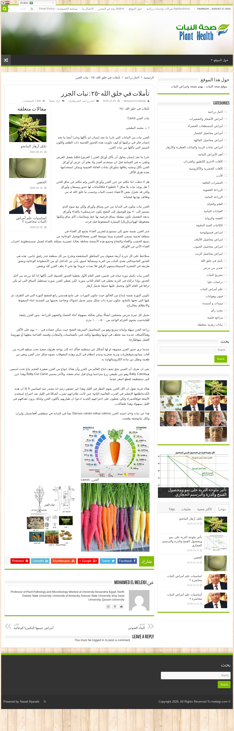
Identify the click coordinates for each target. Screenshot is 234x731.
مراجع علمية (215, 317)
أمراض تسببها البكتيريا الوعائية (33, 626)
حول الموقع (135, 8)
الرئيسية (149, 77)
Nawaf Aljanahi (29, 701)
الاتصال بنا (87, 8)
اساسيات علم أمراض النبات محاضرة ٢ (31, 219)
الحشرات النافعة (212, 182)
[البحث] (4, 8)
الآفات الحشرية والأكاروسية (206, 168)
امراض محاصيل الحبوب (208, 246)
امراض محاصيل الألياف (208, 239)
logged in (98, 640)
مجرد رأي (217, 310)
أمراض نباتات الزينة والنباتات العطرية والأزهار (194, 147)
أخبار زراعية (132, 77)
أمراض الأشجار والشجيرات (206, 119)
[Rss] (32, 9)
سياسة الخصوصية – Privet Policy (58, 8)
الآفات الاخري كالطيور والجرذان (203, 161)
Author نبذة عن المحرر (111, 8)
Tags (172, 509)
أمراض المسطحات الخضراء (205, 126)
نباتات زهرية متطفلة (210, 324)
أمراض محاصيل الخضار (208, 133)
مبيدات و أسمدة (212, 303)
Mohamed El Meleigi (135, 101)
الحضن (41, 182)
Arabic (24, 3)
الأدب (219, 175)
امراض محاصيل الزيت (209, 253)
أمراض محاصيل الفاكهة (208, 140)
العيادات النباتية (213, 211)
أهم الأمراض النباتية (210, 154)
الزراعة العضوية (213, 190)
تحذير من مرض (213, 268)
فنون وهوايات (214, 296)
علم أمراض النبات (211, 289)
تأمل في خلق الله (212, 260)
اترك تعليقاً (54, 101)
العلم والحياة (75, 101)
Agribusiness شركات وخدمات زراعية (168, 8)
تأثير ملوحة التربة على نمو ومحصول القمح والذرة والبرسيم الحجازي (182, 541)
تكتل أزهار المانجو (33, 146)
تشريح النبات (215, 275)
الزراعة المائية (214, 197)
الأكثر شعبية (204, 509)
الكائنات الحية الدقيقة (209, 225)
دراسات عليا (215, 282)
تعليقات (186, 509)
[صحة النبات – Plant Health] (202, 32)
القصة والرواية (214, 218)
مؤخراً (222, 509)
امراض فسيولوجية (211, 232)
